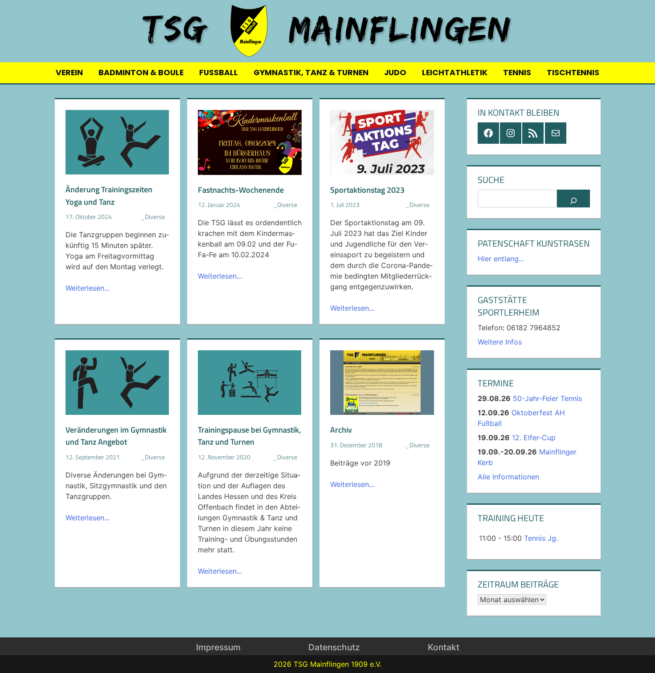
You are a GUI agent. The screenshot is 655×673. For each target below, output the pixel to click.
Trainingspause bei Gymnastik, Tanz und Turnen (249, 435)
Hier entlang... (501, 258)
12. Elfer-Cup (534, 437)
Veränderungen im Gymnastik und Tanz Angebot (116, 435)
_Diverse (153, 217)
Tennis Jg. (541, 538)
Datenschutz (334, 647)
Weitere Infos (500, 341)
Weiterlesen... (88, 288)
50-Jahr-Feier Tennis (547, 398)
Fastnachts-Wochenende (241, 189)
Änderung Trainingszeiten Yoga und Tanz (109, 195)
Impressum (218, 647)
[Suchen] (573, 198)
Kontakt (443, 647)
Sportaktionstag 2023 (367, 189)
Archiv (341, 429)
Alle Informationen (508, 476)
